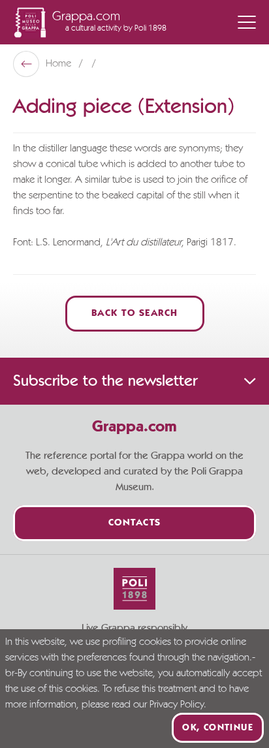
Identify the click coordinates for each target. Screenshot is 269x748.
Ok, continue (217, 727)
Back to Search (134, 314)
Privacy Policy (177, 705)
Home (60, 64)
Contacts (134, 523)
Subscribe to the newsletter (105, 381)
